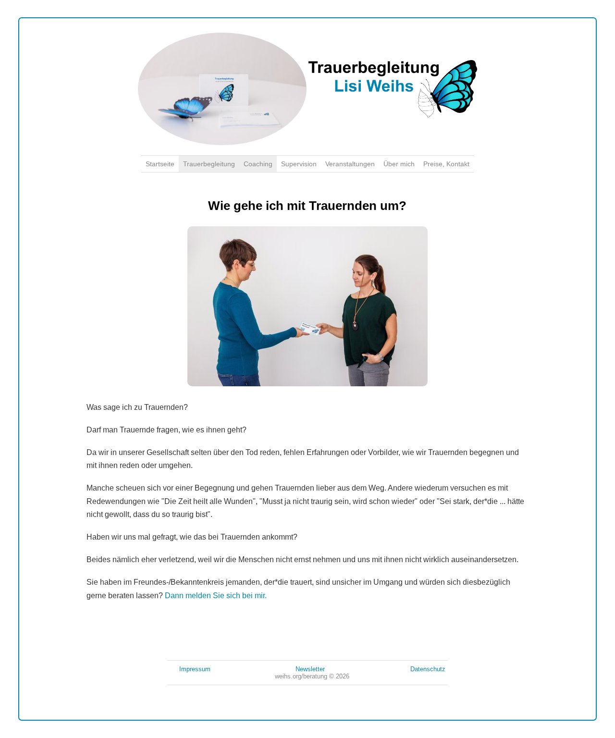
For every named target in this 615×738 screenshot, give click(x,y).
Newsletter (310, 669)
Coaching (258, 164)
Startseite (160, 164)
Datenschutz (427, 669)
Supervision (299, 164)
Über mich (399, 164)
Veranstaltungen (350, 164)
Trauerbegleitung (209, 164)
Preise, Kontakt (446, 164)
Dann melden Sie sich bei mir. (216, 595)
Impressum (194, 669)
